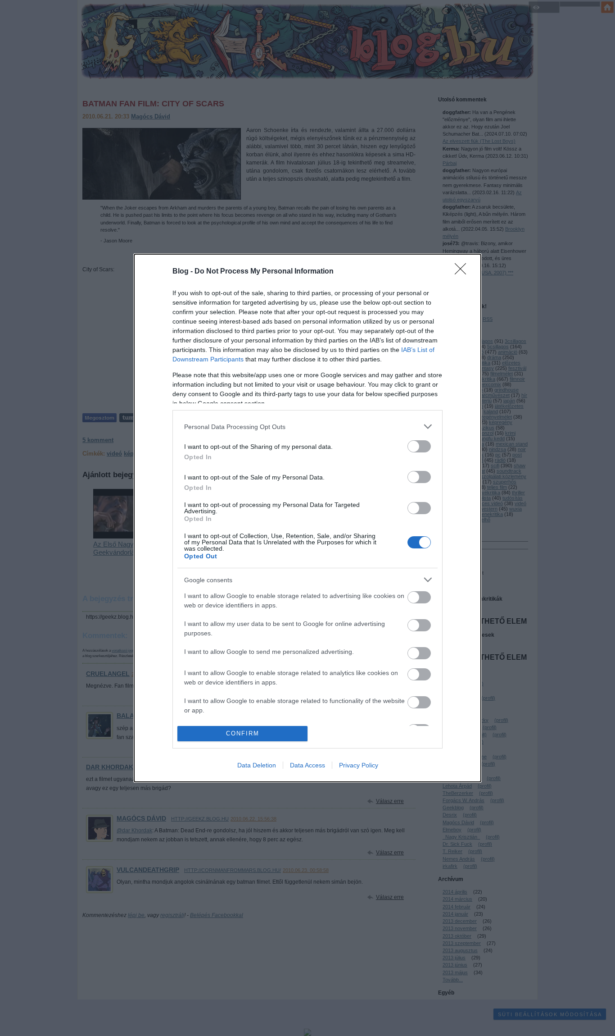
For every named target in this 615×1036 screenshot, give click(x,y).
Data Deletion (256, 765)
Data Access (307, 765)
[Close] (463, 271)
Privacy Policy (358, 765)
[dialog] (307, 518)
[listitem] (307, 426)
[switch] (419, 446)
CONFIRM (242, 733)
